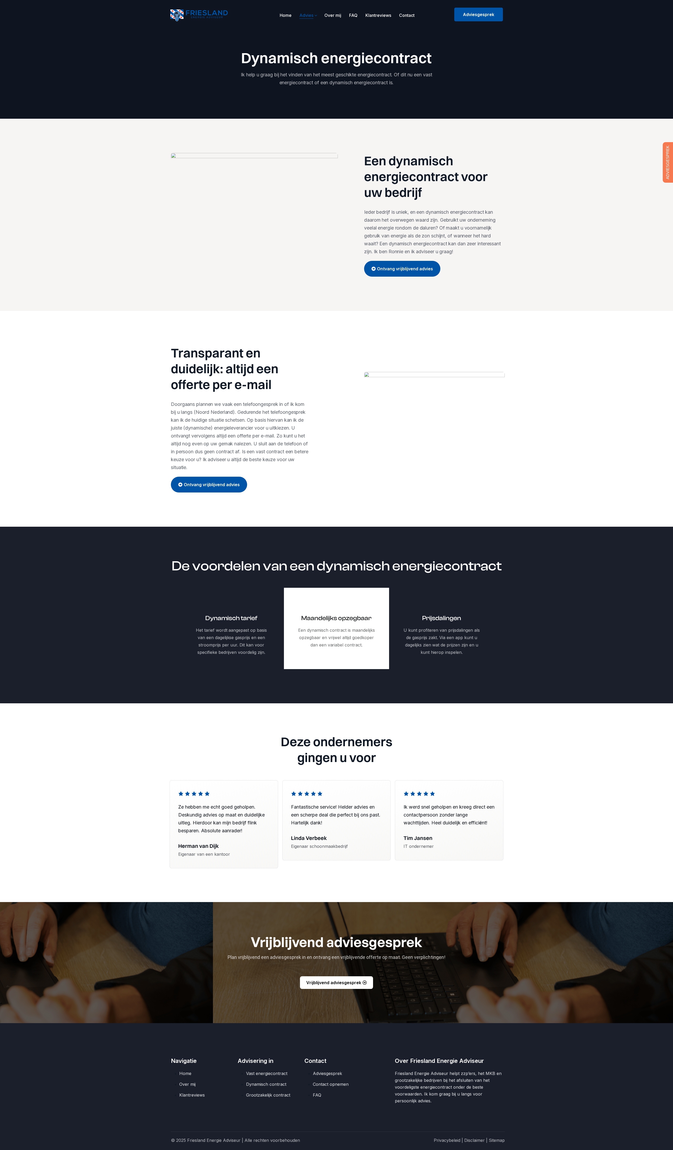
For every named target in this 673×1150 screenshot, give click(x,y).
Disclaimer (474, 1140)
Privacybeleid (447, 1140)
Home (286, 15)
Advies (306, 15)
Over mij (332, 15)
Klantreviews (378, 15)
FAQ (353, 15)
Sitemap (497, 1140)
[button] (402, 269)
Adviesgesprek (478, 14)
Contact (407, 15)
